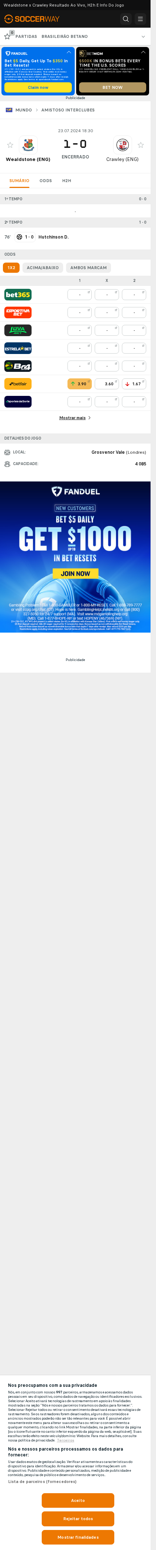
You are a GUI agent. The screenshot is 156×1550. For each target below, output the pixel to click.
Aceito (78, 1500)
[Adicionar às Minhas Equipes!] (10, 145)
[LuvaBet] (18, 330)
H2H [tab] (66, 180)
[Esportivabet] (18, 312)
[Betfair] (18, 384)
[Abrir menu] (140, 19)
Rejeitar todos (78, 1518)
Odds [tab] (46, 180)
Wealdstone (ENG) (28, 159)
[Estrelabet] (18, 348)
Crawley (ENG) (122, 159)
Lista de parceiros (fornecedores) (42, 1481)
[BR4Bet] (18, 366)
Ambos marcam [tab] (88, 267)
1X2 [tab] (11, 267)
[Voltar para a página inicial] (36, 19)
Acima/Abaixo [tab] (43, 267)
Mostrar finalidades (77, 1537)
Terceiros (65, 1440)
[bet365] (18, 294)
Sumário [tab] (19, 180)
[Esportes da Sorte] (18, 402)
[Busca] (126, 19)
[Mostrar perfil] (28, 144)
